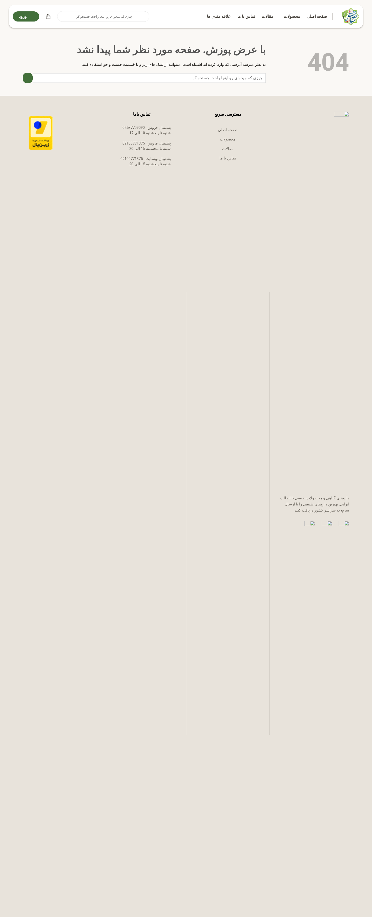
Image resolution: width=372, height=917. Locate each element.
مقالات (267, 16)
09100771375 (133, 143)
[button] (48, 16)
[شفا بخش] (349, 16)
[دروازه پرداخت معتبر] (41, 133)
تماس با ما (246, 16)
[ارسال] (61, 16)
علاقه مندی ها (219, 16)
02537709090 (133, 127)
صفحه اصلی (317, 16)
